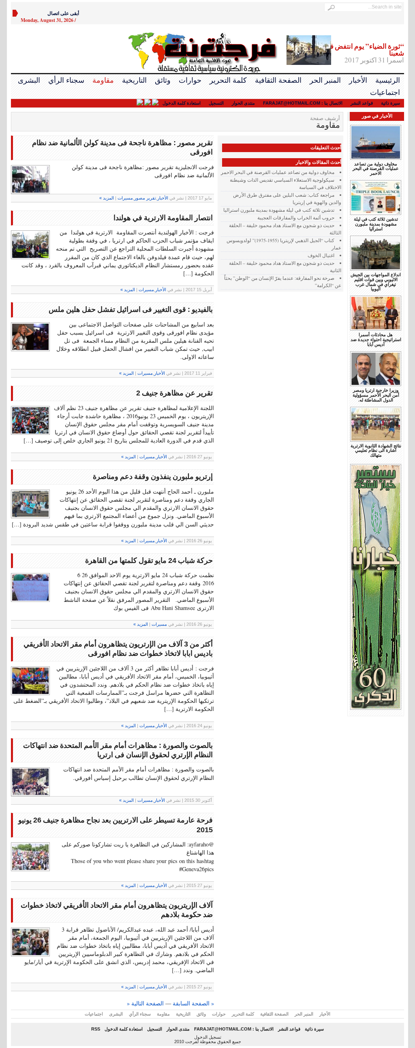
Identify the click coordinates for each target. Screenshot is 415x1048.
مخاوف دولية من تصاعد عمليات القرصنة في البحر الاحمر (277, 172)
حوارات (190, 80)
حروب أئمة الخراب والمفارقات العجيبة (295, 218)
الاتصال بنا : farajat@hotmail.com (302, 103)
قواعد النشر (362, 103)
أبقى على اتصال (63, 13)
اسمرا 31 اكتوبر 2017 (364, 53)
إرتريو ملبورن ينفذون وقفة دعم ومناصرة (153, 476)
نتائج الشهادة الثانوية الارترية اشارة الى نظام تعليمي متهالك (376, 450)
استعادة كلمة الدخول (182, 103)
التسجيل (216, 103)
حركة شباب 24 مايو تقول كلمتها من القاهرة (149, 560)
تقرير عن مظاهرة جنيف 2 (174, 393)
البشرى (29, 80)
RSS (95, 1029)
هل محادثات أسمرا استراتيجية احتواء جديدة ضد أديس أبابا (376, 339)
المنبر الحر (325, 80)
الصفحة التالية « (145, 1003)
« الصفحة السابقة (193, 1003)
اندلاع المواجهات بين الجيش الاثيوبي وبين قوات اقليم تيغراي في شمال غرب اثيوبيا (376, 281)
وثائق (163, 80)
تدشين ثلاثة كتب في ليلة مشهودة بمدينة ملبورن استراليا (278, 210)
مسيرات (125, 197)
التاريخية (134, 80)
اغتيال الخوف (321, 255)
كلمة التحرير (228, 80)
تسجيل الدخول (207, 1037)
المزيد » (106, 197)
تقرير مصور (145, 197)
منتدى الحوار (243, 103)
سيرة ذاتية (390, 103)
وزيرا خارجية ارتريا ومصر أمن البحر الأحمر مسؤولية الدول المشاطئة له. (376, 395)
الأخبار (358, 80)
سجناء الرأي (66, 80)
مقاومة (103, 80)
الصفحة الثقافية (278, 80)
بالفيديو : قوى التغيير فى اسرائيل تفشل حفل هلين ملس (131, 309)
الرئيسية (387, 80)
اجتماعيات (385, 92)
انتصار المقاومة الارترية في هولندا (163, 218)
